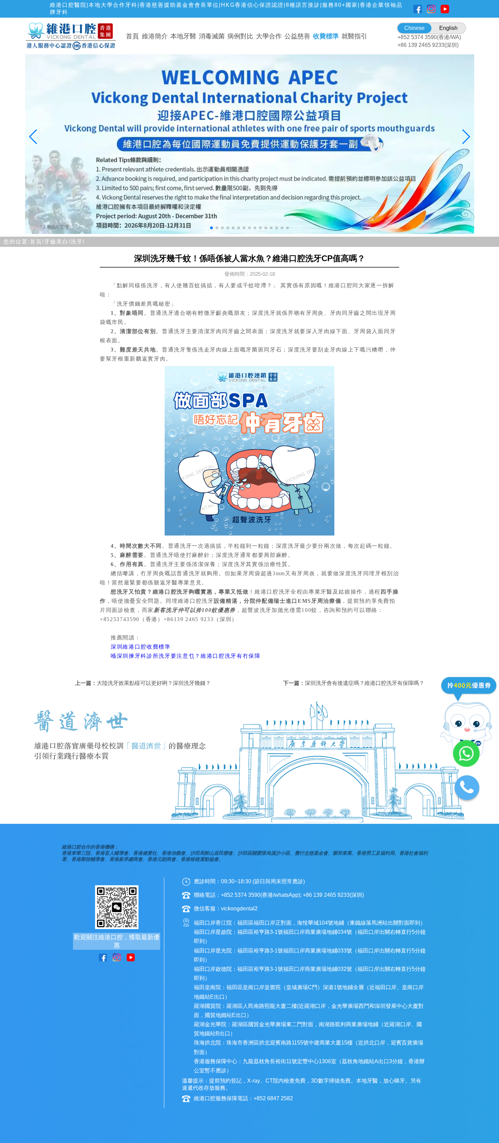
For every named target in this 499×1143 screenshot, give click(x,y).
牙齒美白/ (57, 241)
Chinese (414, 28)
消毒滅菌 (212, 36)
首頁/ (37, 241)
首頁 (132, 36)
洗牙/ (78, 241)
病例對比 (240, 36)
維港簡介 (155, 36)
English (448, 28)
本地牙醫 (183, 36)
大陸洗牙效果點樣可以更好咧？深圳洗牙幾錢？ (154, 683)
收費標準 (326, 36)
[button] (211, 227)
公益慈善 (297, 36)
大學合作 (269, 36)
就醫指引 (354, 36)
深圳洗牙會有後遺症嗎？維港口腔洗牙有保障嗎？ (364, 683)
